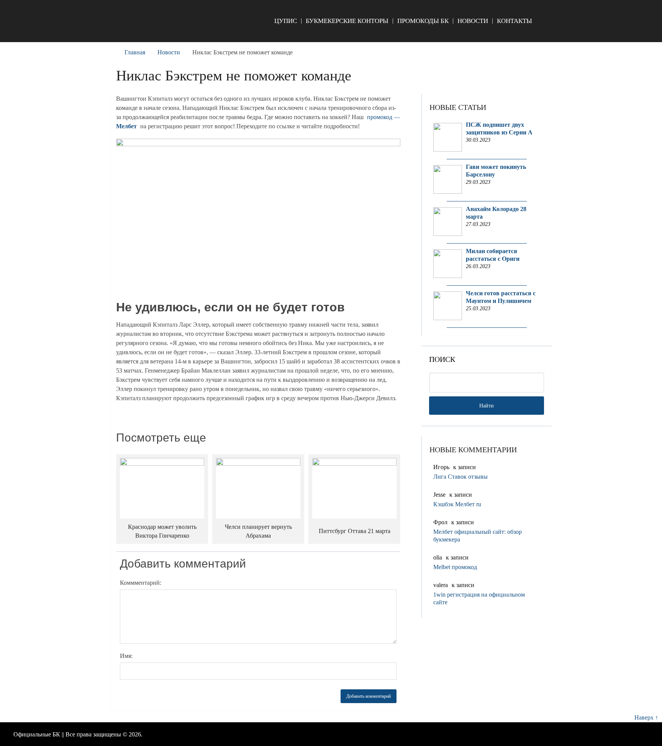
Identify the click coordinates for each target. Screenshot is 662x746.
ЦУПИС (285, 21)
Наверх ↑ (646, 717)
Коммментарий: (140, 582)
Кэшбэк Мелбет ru (457, 504)
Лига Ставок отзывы (460, 476)
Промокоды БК (423, 21)
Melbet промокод (455, 567)
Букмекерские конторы (347, 21)
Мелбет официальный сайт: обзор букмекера (477, 535)
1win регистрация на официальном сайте (479, 598)
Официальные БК (36, 734)
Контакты (514, 21)
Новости (472, 21)
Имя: (126, 656)
